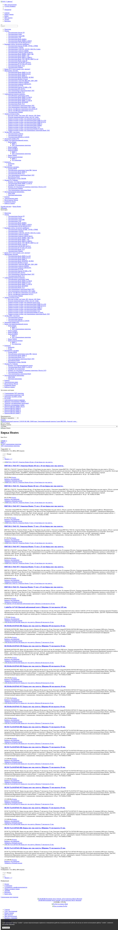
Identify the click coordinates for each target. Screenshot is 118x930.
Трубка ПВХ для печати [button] (12, 132)
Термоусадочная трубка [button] (12, 114)
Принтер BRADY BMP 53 (12, 411)
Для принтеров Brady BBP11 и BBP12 (20, 57)
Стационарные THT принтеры (14, 393)
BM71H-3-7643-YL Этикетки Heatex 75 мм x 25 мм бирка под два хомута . (34, 587)
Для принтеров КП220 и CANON (18, 137)
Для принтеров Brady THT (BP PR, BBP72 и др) (23, 59)
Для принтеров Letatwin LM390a (18, 51)
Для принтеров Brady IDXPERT (18, 102)
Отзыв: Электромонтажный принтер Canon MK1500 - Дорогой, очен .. (55, 421)
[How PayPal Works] (60, 904)
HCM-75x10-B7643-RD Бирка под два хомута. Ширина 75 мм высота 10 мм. (34, 767)
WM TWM (11, 193)
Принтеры (7, 29)
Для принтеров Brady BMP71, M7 (18, 56)
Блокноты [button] (7, 162)
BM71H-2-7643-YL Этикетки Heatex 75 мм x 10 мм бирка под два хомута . (34, 526)
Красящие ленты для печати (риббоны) (16, 228)
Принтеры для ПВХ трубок (13, 396)
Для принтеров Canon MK (16, 36)
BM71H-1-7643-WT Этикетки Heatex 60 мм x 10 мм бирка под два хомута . (34, 466)
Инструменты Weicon (11, 200)
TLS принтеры (16, 160)
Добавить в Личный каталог (13, 480)
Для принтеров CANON (15, 47)
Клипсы (6, 196)
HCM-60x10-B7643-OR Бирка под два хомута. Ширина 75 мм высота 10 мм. (35, 646)
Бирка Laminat (12, 147)
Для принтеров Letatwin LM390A (18, 82)
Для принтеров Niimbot (15, 67)
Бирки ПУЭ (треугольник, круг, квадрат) (17, 69)
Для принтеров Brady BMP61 (17, 39)
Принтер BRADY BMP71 (12, 413)
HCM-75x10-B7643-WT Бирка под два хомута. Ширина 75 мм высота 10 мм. (35, 787)
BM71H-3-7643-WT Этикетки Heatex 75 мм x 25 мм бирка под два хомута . (34, 547)
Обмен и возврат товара (12, 889)
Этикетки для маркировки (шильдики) (16, 403)
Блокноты (11, 163)
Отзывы (3, 420)
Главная (6, 13)
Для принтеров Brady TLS (16, 66)
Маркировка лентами (11, 254)
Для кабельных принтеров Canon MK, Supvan (22, 170)
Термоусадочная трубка (11, 297)
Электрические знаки (11, 198)
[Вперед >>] (8, 459)
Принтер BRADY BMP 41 (12, 408)
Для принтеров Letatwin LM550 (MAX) (20, 52)
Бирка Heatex (12, 142)
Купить (13, 477)
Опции (6, 214)
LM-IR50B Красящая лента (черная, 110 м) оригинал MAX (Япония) (59, 900)
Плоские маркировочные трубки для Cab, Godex (23, 117)
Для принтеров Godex (15, 34)
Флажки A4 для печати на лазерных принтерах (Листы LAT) (27, 187)
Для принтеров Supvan (15, 135)
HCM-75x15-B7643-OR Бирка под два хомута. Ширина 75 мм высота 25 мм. (35, 848)
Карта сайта (8, 894)
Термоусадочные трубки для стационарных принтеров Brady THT (29, 130)
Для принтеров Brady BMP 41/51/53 (19, 74)
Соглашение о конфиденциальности (15, 887)
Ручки (10, 165)
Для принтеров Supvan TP (16, 32)
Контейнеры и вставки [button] (12, 167)
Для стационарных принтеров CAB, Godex (21, 107)
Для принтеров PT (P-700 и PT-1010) (19, 64)
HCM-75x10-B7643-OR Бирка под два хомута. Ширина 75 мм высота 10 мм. (35, 747)
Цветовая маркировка (15, 195)
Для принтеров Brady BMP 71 (17, 75)
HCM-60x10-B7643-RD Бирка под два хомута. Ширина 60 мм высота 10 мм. (34, 666)
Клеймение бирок (10, 201)
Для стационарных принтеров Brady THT (21, 90)
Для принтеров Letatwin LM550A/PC (19, 84)
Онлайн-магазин (6, 206)
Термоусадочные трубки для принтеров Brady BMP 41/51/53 (27, 122)
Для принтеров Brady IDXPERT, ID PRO (21, 77)
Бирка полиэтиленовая (15, 157)
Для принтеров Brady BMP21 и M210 (20, 41)
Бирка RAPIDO (13, 150)
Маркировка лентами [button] (11, 70)
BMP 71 (14, 143)
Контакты (7, 21)
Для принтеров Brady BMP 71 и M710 (20, 100)
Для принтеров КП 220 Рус (16, 89)
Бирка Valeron (12, 155)
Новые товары (9, 14)
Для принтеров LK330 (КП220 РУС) (19, 42)
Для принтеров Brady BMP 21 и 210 (19, 72)
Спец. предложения (10, 911)
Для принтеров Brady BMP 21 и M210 (20, 97)
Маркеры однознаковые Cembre (14, 405)
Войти (6, 16)
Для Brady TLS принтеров (16, 185)
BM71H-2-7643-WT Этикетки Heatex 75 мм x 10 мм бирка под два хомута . (34, 506)
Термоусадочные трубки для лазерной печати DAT (24, 119)
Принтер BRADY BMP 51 (12, 410)
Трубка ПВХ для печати (12, 316)
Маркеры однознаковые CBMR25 (15, 401)
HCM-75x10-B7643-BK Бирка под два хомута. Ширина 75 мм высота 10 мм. (34, 727)
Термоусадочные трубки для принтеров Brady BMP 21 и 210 (27, 120)
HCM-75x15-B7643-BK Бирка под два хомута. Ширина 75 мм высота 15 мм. (34, 828)
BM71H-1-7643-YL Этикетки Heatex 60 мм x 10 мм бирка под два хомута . (34, 486)
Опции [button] (7, 31)
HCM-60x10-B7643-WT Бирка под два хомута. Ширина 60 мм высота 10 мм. (35, 686)
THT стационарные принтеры (21, 145)
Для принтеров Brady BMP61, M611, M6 (20, 54)
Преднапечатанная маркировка (14, 375)
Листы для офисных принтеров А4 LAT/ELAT (22, 109)
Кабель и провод (9, 203)
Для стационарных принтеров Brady (19, 190)
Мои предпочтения (10, 4)
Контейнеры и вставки (11, 350)
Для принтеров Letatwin (15, 133)
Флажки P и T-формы (11, 364)
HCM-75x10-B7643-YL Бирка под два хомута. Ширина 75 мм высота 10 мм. (34, 808)
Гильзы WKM (12, 168)
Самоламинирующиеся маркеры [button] (15, 94)
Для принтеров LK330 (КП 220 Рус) (19, 62)
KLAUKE (7, 398)
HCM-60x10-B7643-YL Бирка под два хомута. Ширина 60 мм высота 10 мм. (34, 707)
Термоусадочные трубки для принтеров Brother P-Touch (25, 129)
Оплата (6, 19)
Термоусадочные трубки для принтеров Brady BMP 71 (25, 124)
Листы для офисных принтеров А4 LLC (20, 110)
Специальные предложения (9, 897)
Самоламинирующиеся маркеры (14, 277)
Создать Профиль (9, 6)
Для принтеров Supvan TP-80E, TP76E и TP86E (23, 46)
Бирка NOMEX (13, 148)
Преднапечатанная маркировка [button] (14, 192)
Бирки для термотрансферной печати (16, 324)
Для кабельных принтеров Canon (18, 95)
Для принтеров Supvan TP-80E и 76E (19, 87)
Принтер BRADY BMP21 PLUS (14, 406)
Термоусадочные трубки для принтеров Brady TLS (24, 127)
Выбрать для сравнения (11, 479)
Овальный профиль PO (11, 138)
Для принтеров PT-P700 (15, 85)
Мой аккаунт (8, 18)
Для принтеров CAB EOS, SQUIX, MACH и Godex (24, 49)
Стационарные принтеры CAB (14, 395)
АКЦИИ (7, 890)
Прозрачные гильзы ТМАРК (17, 178)
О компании (8, 885)
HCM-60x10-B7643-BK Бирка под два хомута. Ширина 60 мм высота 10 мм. (34, 626)
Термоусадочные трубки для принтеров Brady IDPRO (25, 125)
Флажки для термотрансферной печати (20, 182)
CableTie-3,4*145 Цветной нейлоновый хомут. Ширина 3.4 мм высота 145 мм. (35, 607)
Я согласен (6, 927)
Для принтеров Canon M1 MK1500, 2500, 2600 (22, 80)
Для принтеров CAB (14, 37)
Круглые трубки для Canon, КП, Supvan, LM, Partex (24, 115)
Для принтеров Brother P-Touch (18, 79)
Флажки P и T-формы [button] (11, 180)
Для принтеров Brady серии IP (17, 61)
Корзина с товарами (10, 918)
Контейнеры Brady (14, 177)
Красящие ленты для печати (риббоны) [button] (17, 44)
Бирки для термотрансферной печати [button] (16, 140)
